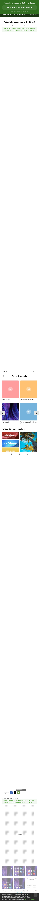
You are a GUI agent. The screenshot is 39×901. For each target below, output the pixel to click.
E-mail (18, 792)
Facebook (11, 792)
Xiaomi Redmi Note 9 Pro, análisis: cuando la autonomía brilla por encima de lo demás (19, 29)
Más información (30, 899)
